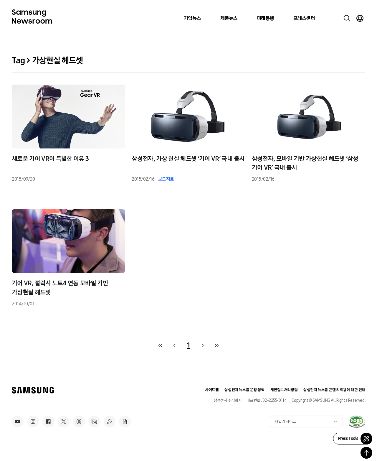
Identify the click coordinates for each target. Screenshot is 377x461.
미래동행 (265, 18)
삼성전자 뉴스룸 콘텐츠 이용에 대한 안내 (334, 389)
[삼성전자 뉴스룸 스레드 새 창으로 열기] (79, 421)
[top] (366, 453)
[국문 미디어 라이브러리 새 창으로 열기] (94, 421)
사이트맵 (212, 389)
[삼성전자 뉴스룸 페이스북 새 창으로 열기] (48, 421)
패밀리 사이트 (285, 421)
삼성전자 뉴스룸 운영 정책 (244, 389)
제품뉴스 (228, 18)
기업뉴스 (192, 18)
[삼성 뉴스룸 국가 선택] (360, 18)
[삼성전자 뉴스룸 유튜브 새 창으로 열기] (18, 421)
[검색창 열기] (347, 18)
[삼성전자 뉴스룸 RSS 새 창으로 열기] (109, 421)
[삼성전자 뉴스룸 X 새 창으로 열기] (64, 421)
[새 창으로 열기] (356, 421)
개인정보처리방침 (284, 389)
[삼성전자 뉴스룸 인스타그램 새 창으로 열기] (33, 421)
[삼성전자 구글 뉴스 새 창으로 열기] (125, 421)
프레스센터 (304, 18)
